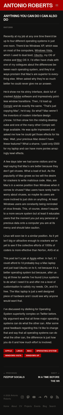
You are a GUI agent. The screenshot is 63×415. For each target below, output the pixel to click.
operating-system (46, 350)
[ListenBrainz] (52, 397)
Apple (33, 258)
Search (52, 406)
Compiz (8, 106)
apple (8, 350)
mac (29, 350)
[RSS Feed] (57, 397)
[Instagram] (22, 397)
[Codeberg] (46, 397)
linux (20, 350)
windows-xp (32, 355)
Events (37, 406)
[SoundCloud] (40, 397)
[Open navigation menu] (56, 5)
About (14, 406)
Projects (28, 406)
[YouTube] (34, 397)
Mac (19, 60)
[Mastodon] (28, 397)
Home (6, 406)
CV (20, 406)
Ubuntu (38, 55)
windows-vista (13, 355)
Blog (45, 406)
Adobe (17, 96)
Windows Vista (43, 50)
